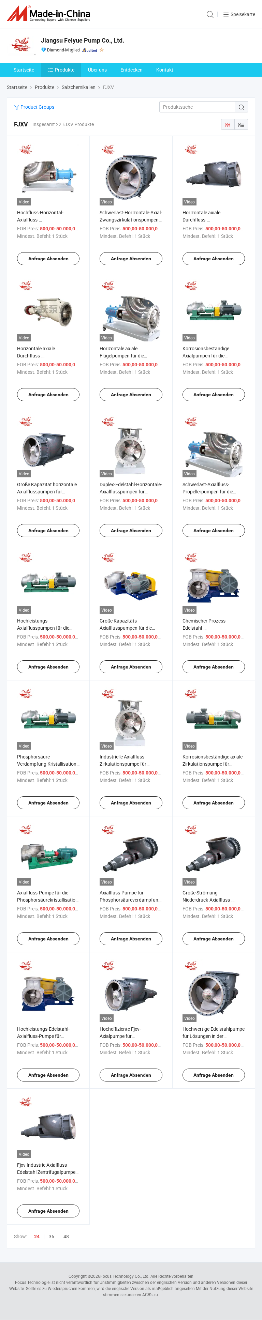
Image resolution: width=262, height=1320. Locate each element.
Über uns (97, 69)
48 (66, 1236)
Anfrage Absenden (48, 258)
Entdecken (131, 69)
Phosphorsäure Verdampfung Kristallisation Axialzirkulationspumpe (46, 763)
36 (51, 1236)
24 (37, 1236)
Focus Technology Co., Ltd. (124, 1276)
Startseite (24, 69)
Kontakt (164, 69)
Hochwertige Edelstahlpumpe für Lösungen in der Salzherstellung (214, 1036)
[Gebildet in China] (50, 13)
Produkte (64, 69)
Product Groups (36, 107)
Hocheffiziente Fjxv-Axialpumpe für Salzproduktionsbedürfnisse (129, 1036)
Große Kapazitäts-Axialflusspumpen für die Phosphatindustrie (126, 627)
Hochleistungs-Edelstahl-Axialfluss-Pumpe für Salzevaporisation (43, 1036)
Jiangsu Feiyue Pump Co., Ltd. (82, 40)
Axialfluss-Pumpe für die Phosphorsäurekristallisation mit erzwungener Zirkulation (47, 899)
